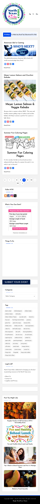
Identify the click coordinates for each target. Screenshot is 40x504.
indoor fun (7, 328)
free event (7, 319)
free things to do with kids (18, 319)
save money (15, 343)
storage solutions (25, 346)
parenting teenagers (17, 340)
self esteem (7, 346)
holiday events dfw (18, 325)
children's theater (9, 314)
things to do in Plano (9, 355)
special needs (16, 346)
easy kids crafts (22, 317)
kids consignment (9, 331)
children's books (28, 311)
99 (27, 180)
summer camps (17, 349)
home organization (29, 325)
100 (31, 180)
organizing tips (8, 337)
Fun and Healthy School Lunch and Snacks (20, 444)
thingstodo (15, 352)
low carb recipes (28, 334)
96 (16, 180)
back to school (8, 311)
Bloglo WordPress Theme (20, 501)
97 (20, 180)
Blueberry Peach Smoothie (20, 489)
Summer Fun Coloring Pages (15, 133)
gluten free (7, 322)
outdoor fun (27, 337)
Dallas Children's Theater (11, 317)
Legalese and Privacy (11, 380)
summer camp (8, 349)
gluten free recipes (17, 322)
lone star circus (19, 334)
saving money (24, 343)
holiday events (8, 325)
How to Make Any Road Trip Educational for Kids (17, 34)
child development (18, 311)
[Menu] (37, 14)
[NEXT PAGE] (22, 183)
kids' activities (27, 328)
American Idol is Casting (14, 43)
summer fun (26, 349)
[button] (5, 180)
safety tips (7, 343)
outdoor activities (18, 337)
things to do (8, 352)
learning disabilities (27, 331)
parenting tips (28, 340)
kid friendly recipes (17, 328)
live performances (9, 334)
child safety (18, 314)
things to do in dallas (25, 352)
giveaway (29, 319)
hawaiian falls (27, 322)
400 (18, 183)
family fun (31, 317)
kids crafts (18, 331)
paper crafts (8, 340)
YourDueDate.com (23, 233)
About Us (8, 376)
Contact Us (8, 378)
